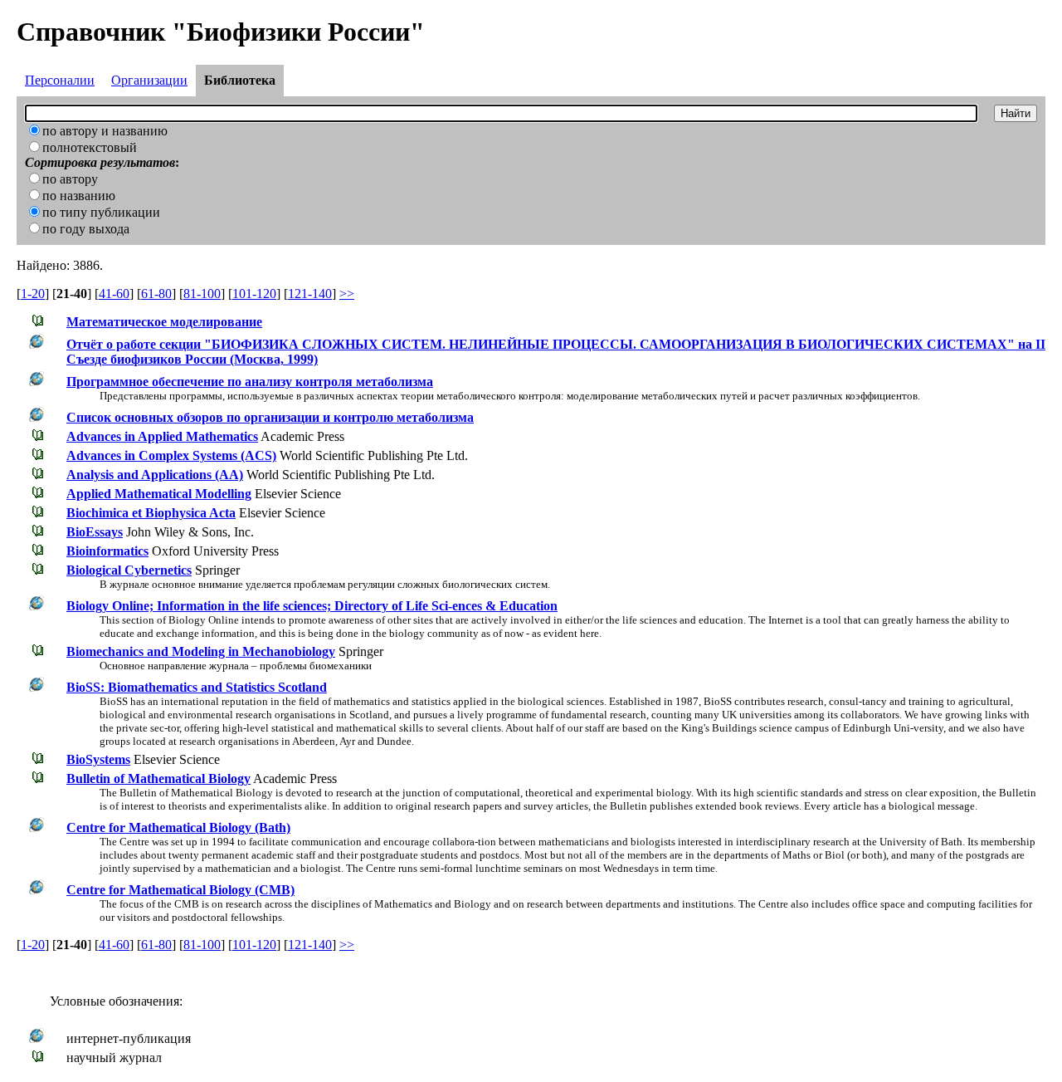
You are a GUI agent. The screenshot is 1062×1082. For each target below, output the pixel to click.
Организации (149, 80)
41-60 (114, 293)
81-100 (202, 293)
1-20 (33, 293)
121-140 (310, 293)
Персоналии (60, 80)
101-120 (254, 293)
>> (346, 293)
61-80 (156, 293)
